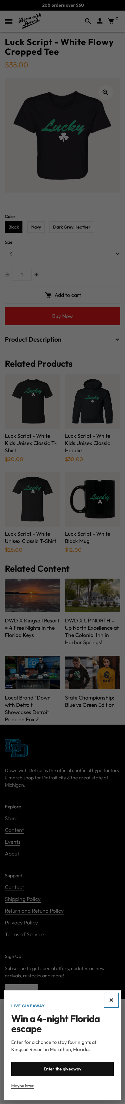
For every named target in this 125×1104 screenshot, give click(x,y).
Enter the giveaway (63, 1069)
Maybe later (22, 1086)
